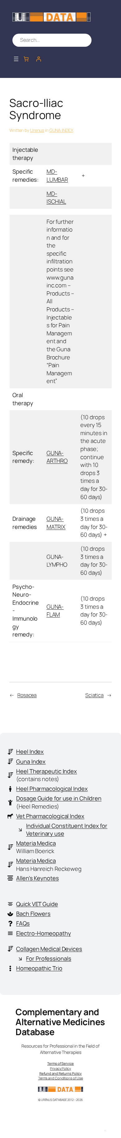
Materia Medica (36, 843)
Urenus (37, 130)
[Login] (38, 59)
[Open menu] (16, 59)
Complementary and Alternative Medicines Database (60, 1022)
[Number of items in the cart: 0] (26, 59)
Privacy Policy (60, 1068)
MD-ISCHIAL (56, 197)
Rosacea (27, 695)
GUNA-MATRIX (56, 523)
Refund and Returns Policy (60, 1073)
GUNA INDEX (61, 130)
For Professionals (48, 958)
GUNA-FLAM (55, 610)
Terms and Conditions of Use (60, 1078)
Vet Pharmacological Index (50, 816)
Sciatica (94, 695)
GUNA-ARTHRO (57, 457)
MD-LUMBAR (57, 175)
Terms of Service (60, 1063)
